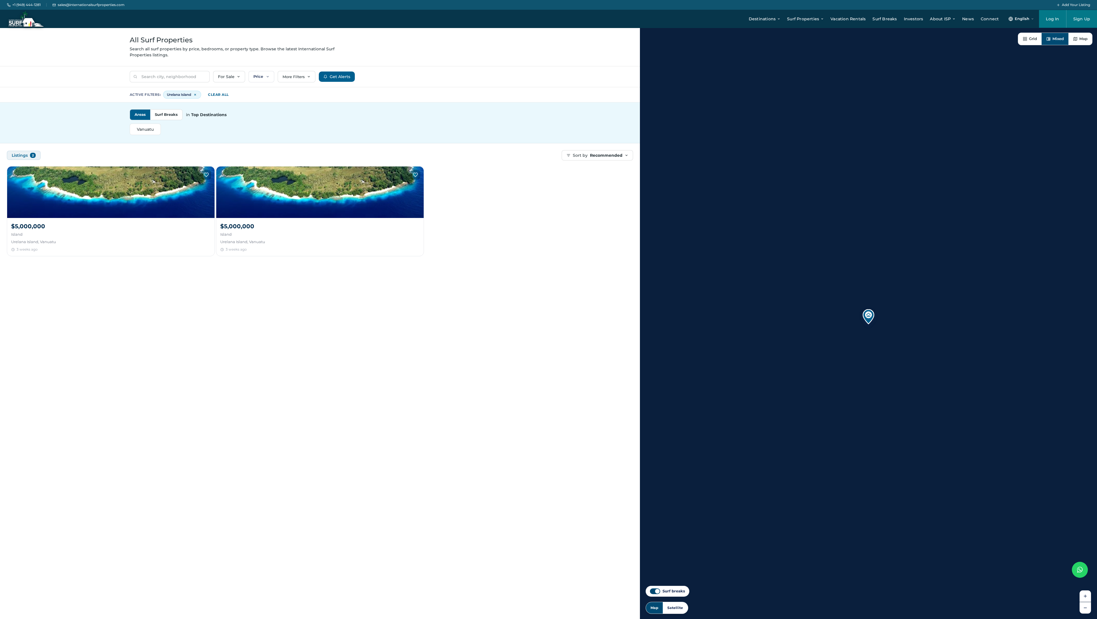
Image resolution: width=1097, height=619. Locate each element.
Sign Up (1081, 18)
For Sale (226, 76)
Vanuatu (145, 129)
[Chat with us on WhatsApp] (1080, 570)
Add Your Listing (1076, 5)
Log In (1052, 18)
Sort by (597, 155)
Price (258, 76)
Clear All (218, 94)
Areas (140, 114)
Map (654, 608)
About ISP (940, 18)
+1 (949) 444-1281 (26, 5)
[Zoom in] (1085, 596)
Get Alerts (340, 76)
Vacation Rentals (848, 18)
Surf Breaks (884, 18)
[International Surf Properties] (26, 19)
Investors (913, 18)
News (968, 18)
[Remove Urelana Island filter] (195, 94)
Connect (990, 18)
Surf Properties (803, 18)
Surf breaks (673, 591)
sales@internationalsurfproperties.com (91, 5)
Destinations (762, 18)
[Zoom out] (1085, 608)
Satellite (675, 608)
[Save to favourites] (206, 175)
